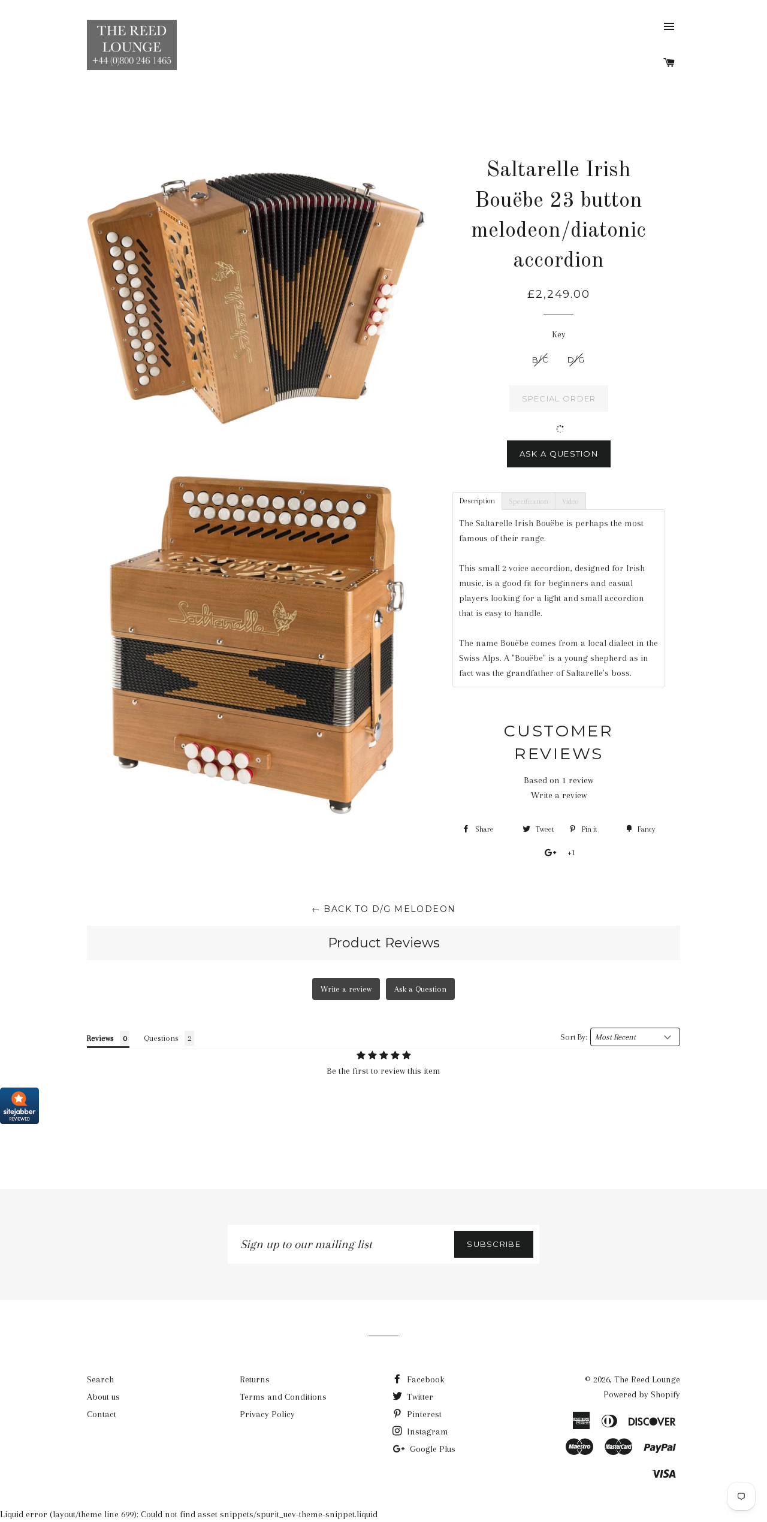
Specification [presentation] (528, 501)
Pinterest (423, 1414)
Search (100, 1379)
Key (559, 334)
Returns (255, 1379)
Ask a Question (559, 453)
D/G (576, 359)
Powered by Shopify (641, 1394)
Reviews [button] (100, 1038)
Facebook (424, 1379)
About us (103, 1396)
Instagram (426, 1431)
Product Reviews (384, 943)
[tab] (477, 500)
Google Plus (431, 1449)
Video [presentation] (570, 501)
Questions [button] (161, 1038)
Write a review (559, 795)
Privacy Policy (267, 1414)
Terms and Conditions (283, 1396)
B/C (540, 359)
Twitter (418, 1396)
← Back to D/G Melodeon (384, 909)
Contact (101, 1414)
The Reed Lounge (647, 1379)
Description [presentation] (477, 501)
